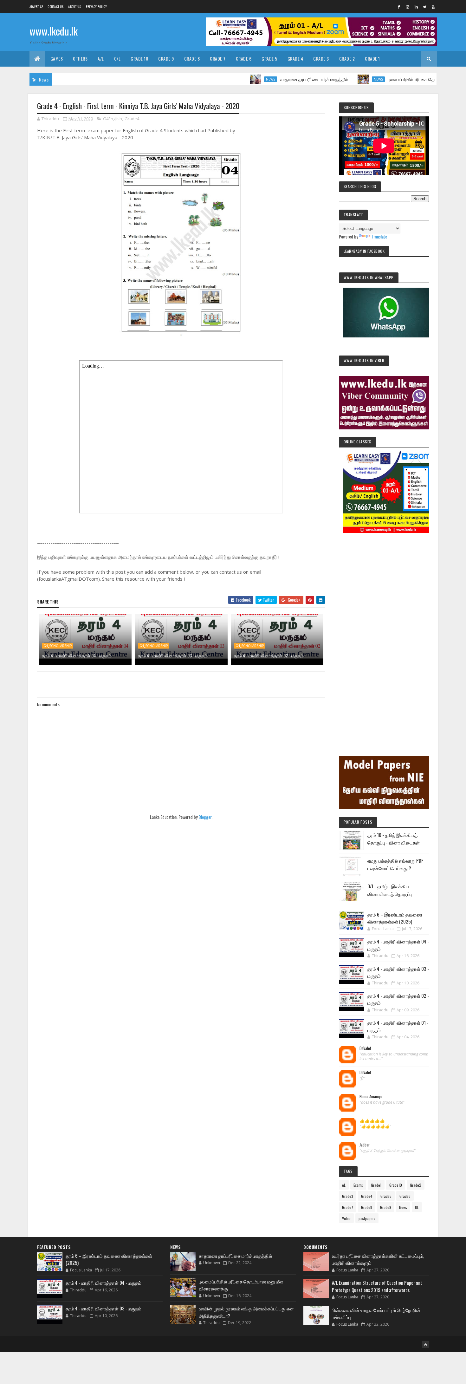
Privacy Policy (96, 6)
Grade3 (347, 1196)
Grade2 (415, 1185)
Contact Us (55, 6)
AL (344, 1185)
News (242, 79)
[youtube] (433, 6)
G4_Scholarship (57, 645)
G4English (112, 118)
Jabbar (364, 1144)
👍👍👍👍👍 (372, 1120)
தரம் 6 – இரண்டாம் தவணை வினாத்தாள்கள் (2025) (394, 918)
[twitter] (424, 6)
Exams (358, 1185)
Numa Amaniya (370, 1096)
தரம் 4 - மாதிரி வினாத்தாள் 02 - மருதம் (269, 655)
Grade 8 (192, 58)
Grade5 (386, 1196)
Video (346, 1218)
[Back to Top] (425, 1344)
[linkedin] (416, 6)
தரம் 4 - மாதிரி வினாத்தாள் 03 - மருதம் (173, 655)
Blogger (204, 816)
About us (74, 6)
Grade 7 (218, 58)
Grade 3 (321, 58)
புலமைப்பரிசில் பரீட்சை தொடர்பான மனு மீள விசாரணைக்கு (412, 79)
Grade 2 (347, 58)
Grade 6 (244, 58)
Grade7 (347, 1207)
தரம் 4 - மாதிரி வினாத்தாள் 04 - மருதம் (77, 655)
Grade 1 (372, 58)
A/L (101, 58)
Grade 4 (295, 58)
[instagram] (407, 6)
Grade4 (132, 118)
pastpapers (367, 1218)
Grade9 (385, 1207)
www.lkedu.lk (53, 30)
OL (417, 1207)
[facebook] (399, 6)
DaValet (365, 1048)
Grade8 (366, 1207)
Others (80, 58)
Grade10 (395, 1185)
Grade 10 (139, 58)
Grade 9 (166, 58)
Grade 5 (269, 58)
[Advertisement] (384, 635)
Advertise (36, 6)
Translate (379, 236)
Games (56, 58)
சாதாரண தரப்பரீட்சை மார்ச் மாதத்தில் (286, 79)
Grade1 (376, 1185)
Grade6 (405, 1196)
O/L (117, 58)
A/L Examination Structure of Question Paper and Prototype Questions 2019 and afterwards (377, 1286)
